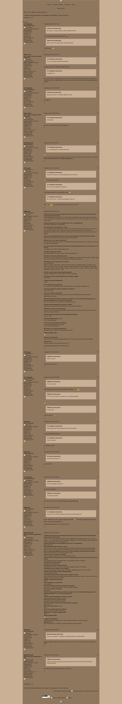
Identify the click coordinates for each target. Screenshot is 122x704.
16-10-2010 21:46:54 (54, 211)
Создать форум (56, 691)
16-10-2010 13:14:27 (54, 142)
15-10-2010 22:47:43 (54, 24)
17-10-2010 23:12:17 (54, 507)
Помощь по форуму (66, 691)
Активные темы (61, 8)
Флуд (60, 15)
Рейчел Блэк (27, 54)
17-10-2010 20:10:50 (54, 477)
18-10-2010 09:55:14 (54, 629)
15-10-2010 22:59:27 (54, 88)
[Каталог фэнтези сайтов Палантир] (69, 697)
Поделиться (47, 24)
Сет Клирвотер (28, 24)
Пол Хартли (27, 168)
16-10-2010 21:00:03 (54, 168)
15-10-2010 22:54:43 (54, 54)
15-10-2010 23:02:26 (54, 113)
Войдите (34, 12)
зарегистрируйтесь (42, 12)
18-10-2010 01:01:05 (54, 532)
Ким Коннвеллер (28, 143)
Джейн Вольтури (28, 532)
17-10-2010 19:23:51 (54, 451)
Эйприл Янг (27, 211)
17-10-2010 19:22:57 (54, 421)
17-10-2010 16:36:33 (54, 377)
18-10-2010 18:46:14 (54, 654)
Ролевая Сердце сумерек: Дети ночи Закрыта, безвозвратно (41, 15)
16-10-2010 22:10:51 (54, 352)
